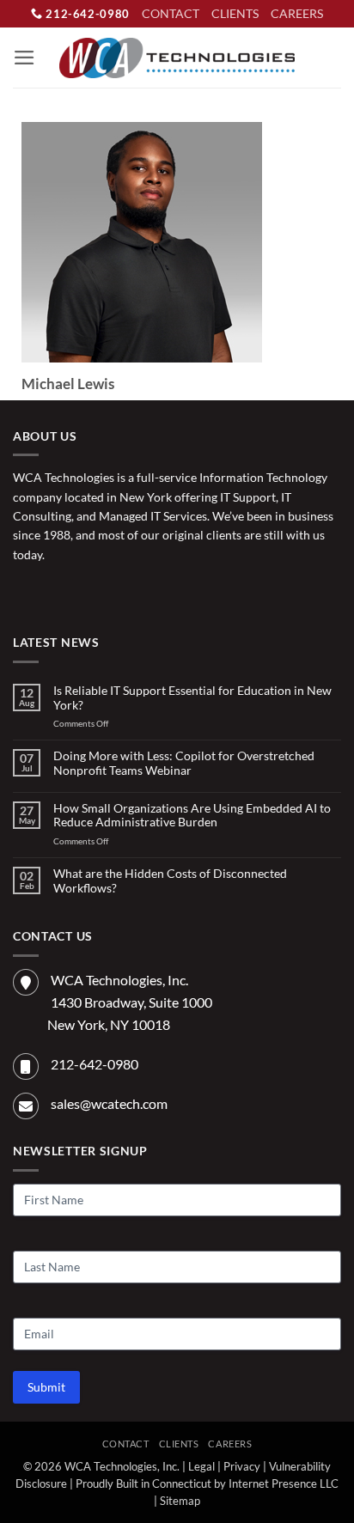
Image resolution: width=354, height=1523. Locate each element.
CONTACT (170, 13)
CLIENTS (235, 13)
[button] (24, 57)
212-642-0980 (86, 14)
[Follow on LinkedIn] (81, 592)
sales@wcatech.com (109, 1103)
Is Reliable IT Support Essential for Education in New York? (192, 698)
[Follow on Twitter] (53, 592)
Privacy (241, 1466)
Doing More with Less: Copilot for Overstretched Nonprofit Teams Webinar (183, 763)
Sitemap (180, 1501)
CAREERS (297, 13)
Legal (201, 1466)
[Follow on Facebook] (26, 592)
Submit (46, 1387)
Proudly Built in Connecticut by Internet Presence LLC (207, 1483)
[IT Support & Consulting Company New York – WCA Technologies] (177, 58)
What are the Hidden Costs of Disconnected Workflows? (170, 881)
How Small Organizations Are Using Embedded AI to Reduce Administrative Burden (192, 815)
